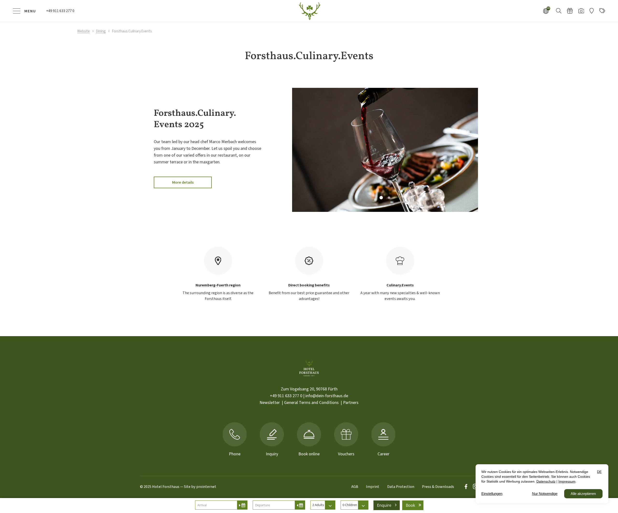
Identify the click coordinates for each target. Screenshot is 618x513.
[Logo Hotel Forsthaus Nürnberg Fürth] (309, 11)
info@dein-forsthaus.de (326, 396)
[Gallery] (581, 11)
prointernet (206, 486)
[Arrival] (592, 11)
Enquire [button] (384, 505)
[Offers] (602, 11)
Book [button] (410, 505)
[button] (559, 10)
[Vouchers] (570, 11)
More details (183, 182)
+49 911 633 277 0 (286, 396)
